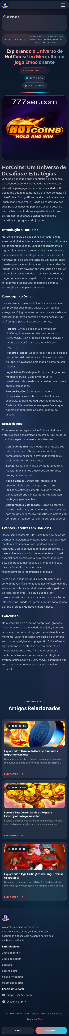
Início (7, 39)
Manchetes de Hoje (12, 982)
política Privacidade (12, 976)
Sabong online (9, 970)
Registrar (51, 1030)
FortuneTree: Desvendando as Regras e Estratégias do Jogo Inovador (28, 814)
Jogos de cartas (11, 952)
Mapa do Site (34, 1019)
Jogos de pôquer (11, 958)
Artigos (20, 39)
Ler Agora (11, 773)
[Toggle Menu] (63, 5)
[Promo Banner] (34, 23)
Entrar (17, 1030)
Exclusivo (7, 964)
